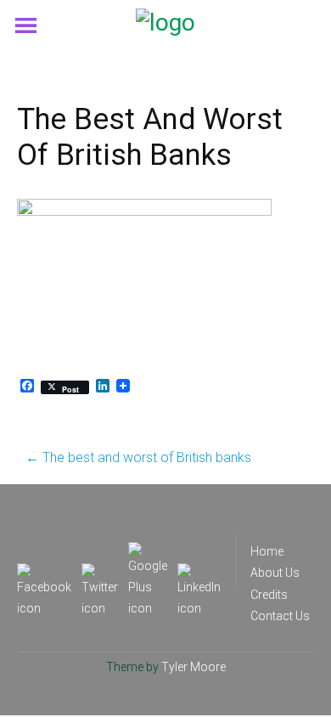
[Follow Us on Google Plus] (147, 552)
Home (266, 551)
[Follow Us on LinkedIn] (199, 573)
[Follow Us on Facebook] (44, 573)
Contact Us (280, 616)
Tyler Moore (193, 667)
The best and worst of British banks (138, 457)
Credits (269, 594)
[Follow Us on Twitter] (99, 573)
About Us (275, 572)
